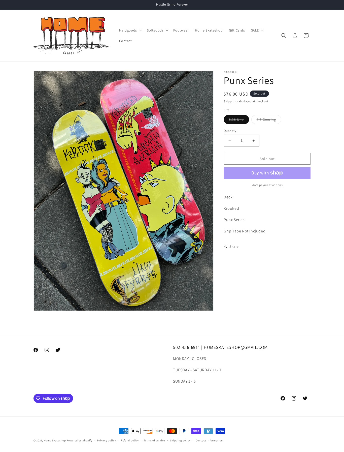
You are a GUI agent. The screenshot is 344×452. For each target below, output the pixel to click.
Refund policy (130, 440)
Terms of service (154, 440)
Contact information (209, 440)
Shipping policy (180, 440)
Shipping (230, 101)
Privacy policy (106, 440)
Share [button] (234, 246)
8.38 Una (239, 120)
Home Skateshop (55, 440)
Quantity (230, 131)
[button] (130, 30)
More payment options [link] (267, 185)
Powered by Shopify (79, 440)
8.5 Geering (269, 120)
